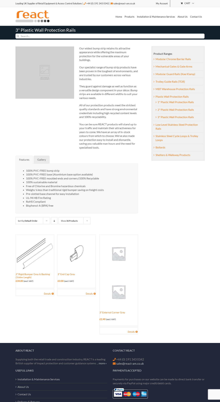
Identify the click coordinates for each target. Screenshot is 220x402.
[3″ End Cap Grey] (77, 253)
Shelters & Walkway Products (173, 154)
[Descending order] (54, 220)
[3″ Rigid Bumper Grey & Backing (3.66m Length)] (35, 253)
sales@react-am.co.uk (124, 3)
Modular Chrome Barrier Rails (173, 59)
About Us (23, 386)
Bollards (160, 147)
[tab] (24, 160)
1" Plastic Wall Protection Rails (176, 102)
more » (103, 363)
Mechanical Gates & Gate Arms (174, 66)
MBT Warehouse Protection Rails (175, 89)
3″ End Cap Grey (66, 274)
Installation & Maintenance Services (39, 379)
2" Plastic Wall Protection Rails (176, 109)
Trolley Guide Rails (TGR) (170, 81)
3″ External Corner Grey (112, 312)
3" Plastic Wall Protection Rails (176, 117)
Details (47, 293)
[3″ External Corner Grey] (119, 272)
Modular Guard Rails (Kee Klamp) (175, 74)
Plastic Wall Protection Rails (172, 96)
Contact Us (24, 394)
